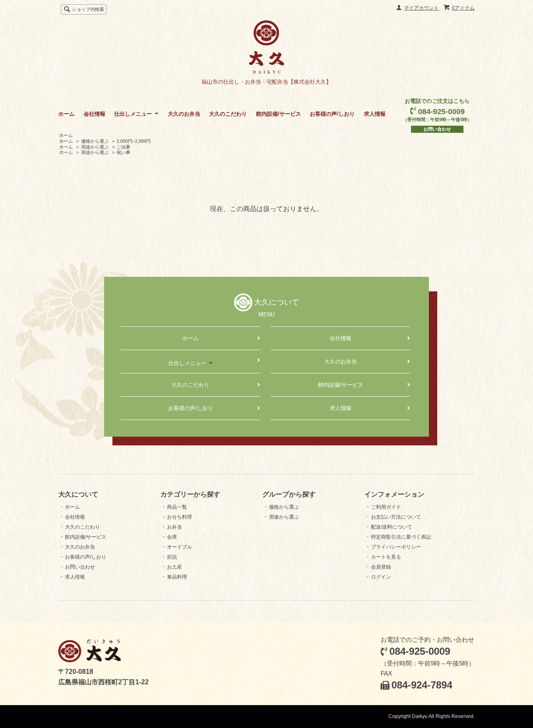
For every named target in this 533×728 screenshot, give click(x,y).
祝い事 (123, 152)
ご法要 (123, 146)
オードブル (179, 547)
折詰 (172, 557)
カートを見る (386, 557)
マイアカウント (421, 8)
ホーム (66, 114)
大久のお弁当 (184, 114)
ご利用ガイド (386, 507)
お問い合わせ (437, 129)
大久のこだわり (228, 114)
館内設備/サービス (278, 114)
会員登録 (381, 567)
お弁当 (174, 527)
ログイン (381, 577)
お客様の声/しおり (332, 114)
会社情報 (94, 114)
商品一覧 (177, 507)
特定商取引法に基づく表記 (401, 537)
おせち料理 (179, 517)
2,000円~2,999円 (134, 141)
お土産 (174, 567)
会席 (172, 537)
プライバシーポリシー (396, 547)
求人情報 (375, 114)
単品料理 (177, 577)
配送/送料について (391, 527)
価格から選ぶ (95, 141)
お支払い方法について (396, 517)
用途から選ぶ (95, 146)
